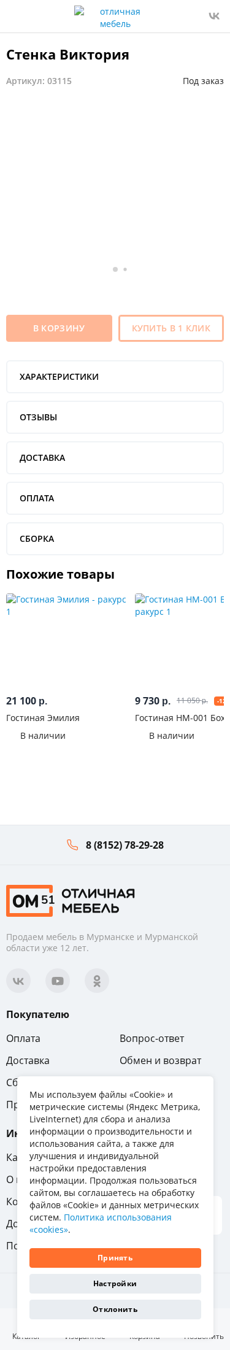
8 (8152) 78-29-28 (125, 845)
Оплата (23, 1038)
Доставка (28, 1060)
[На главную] (70, 900)
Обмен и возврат (160, 1060)
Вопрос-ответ (152, 1038)
